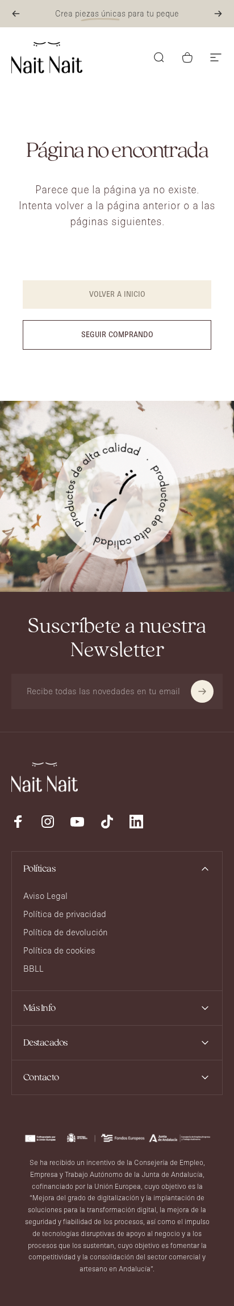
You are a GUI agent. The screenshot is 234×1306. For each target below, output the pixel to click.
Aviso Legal (45, 896)
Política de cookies (59, 950)
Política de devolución (65, 932)
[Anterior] (15, 13)
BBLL (33, 968)
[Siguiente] (218, 13)
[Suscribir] (202, 691)
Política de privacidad (64, 914)
